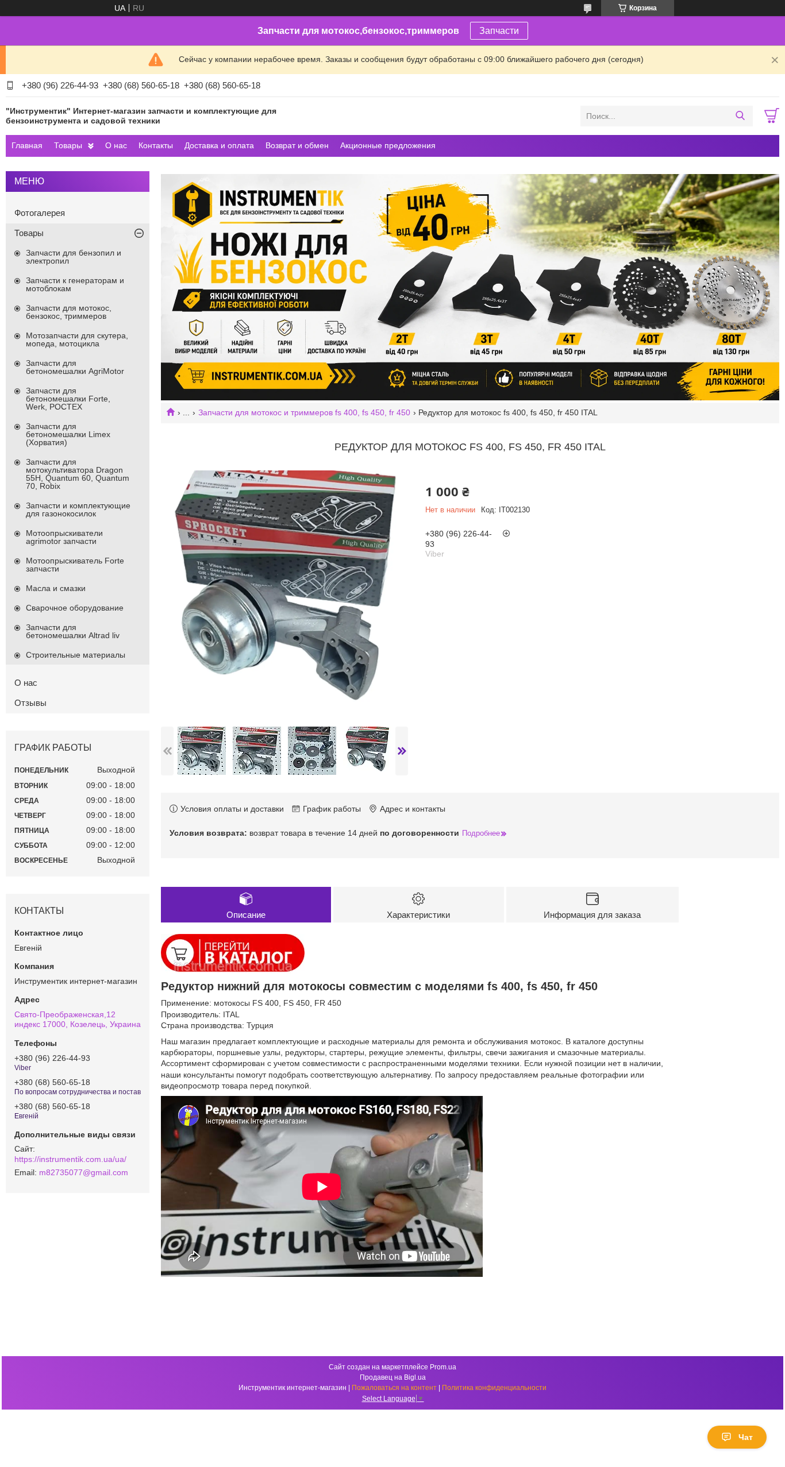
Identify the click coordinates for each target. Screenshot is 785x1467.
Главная (27, 145)
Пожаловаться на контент (394, 1388)
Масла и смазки (56, 588)
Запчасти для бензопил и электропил (73, 256)
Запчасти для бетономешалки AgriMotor (75, 367)
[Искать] (740, 116)
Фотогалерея (39, 213)
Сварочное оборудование (75, 607)
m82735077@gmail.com (83, 1172)
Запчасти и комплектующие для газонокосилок (78, 509)
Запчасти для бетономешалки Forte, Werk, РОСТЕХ (68, 398)
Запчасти (499, 31)
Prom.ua (443, 1367)
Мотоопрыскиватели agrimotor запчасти (64, 537)
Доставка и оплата (219, 145)
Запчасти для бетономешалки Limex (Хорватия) (68, 434)
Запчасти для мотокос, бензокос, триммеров (68, 312)
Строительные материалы (75, 654)
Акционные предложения (388, 145)
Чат (745, 1437)
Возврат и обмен (297, 145)
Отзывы (30, 703)
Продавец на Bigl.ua (393, 1377)
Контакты (155, 145)
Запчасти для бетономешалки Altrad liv (73, 631)
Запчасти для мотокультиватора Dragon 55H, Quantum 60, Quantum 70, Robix (77, 474)
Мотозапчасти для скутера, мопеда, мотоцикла (77, 339)
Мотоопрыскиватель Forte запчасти (75, 564)
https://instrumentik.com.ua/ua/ (70, 1159)
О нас (116, 145)
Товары (68, 145)
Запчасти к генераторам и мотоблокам (75, 284)
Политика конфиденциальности (494, 1388)
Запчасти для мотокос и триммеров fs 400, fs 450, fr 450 (304, 412)
